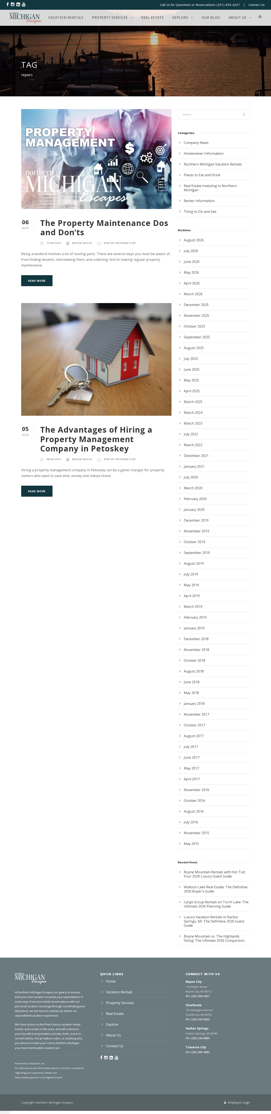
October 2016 (194, 800)
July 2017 (191, 746)
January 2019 (194, 628)
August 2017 (194, 736)
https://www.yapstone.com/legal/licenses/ (38, 1077)
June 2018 (191, 682)
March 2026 (193, 294)
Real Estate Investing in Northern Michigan (210, 187)
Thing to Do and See (200, 211)
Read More (37, 281)
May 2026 (191, 272)
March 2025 (193, 401)
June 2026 (191, 261)
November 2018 (196, 649)
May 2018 (191, 692)
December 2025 (196, 304)
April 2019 (192, 595)
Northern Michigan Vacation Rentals (213, 164)
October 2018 (194, 660)
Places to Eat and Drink (202, 175)
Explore (180, 17)
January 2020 (194, 509)
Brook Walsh (82, 243)
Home (111, 981)
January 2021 (194, 466)
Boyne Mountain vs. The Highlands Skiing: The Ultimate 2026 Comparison (214, 938)
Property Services (110, 17)
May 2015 (191, 843)
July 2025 (191, 358)
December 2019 (196, 520)
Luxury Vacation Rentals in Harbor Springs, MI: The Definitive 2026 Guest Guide (214, 921)
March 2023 (193, 423)
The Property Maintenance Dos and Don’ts (104, 227)
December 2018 (196, 639)
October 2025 (194, 326)
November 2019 (196, 531)
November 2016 (196, 789)
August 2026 (194, 240)
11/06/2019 (53, 243)
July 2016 (191, 822)
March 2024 (193, 412)
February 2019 (195, 617)
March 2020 (193, 488)
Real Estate (152, 17)
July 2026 (191, 251)
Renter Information (120, 243)
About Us (237, 17)
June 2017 (191, 757)
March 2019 (193, 606)
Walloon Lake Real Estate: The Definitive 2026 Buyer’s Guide (215, 889)
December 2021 (196, 455)
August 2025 (194, 348)
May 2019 (191, 585)
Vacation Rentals (65, 17)
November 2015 (196, 833)
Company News (196, 142)
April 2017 (192, 779)
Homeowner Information (204, 153)
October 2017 (194, 725)
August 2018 (194, 671)
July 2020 (191, 477)
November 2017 (196, 714)
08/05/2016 (53, 459)
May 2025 (191, 380)
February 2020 (195, 498)
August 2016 (194, 811)
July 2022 (191, 434)
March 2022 (193, 445)
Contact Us (257, 5)
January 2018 (194, 703)
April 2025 (192, 391)
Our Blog (211, 17)
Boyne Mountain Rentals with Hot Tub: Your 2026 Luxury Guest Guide (215, 874)
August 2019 (194, 563)
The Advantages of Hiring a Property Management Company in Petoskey (96, 439)
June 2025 (191, 369)
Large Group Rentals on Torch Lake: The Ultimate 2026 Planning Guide (216, 904)
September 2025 (197, 337)
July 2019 (191, 574)
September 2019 (197, 552)
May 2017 (191, 768)
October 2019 (194, 542)
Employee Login (238, 1102)
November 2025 (196, 315)
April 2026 (192, 283)
